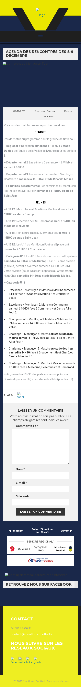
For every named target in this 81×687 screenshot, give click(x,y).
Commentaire (27, 426)
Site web (22, 496)
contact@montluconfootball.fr (31, 634)
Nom (20, 469)
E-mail (21, 482)
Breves (68, 111)
